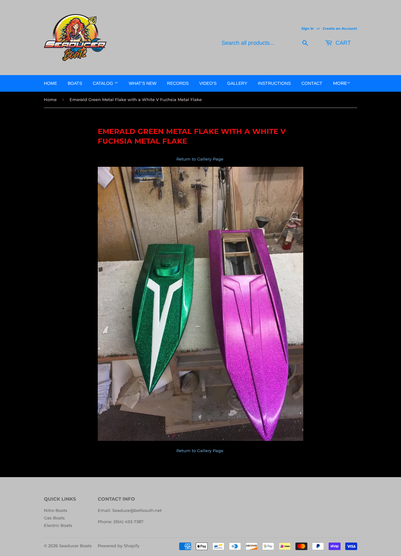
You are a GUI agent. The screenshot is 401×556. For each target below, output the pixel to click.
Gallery (237, 83)
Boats (75, 83)
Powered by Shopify (118, 545)
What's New (142, 83)
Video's (207, 83)
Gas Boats (54, 517)
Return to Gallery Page (200, 158)
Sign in (307, 28)
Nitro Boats (55, 510)
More (340, 83)
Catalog (103, 83)
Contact (311, 83)
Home (50, 83)
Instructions (274, 83)
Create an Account (340, 28)
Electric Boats (58, 525)
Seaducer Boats (75, 545)
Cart (342, 43)
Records (178, 83)
